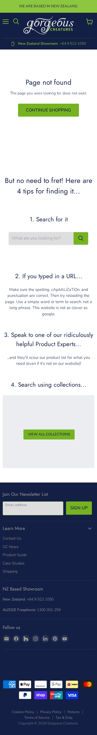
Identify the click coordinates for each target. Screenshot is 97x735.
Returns (73, 712)
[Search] (81, 238)
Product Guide (15, 554)
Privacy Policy (51, 712)
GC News (11, 546)
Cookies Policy (23, 712)
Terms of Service (37, 717)
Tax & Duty (64, 717)
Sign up (79, 508)
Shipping (10, 571)
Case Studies (14, 563)
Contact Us (12, 538)
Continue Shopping (48, 110)
